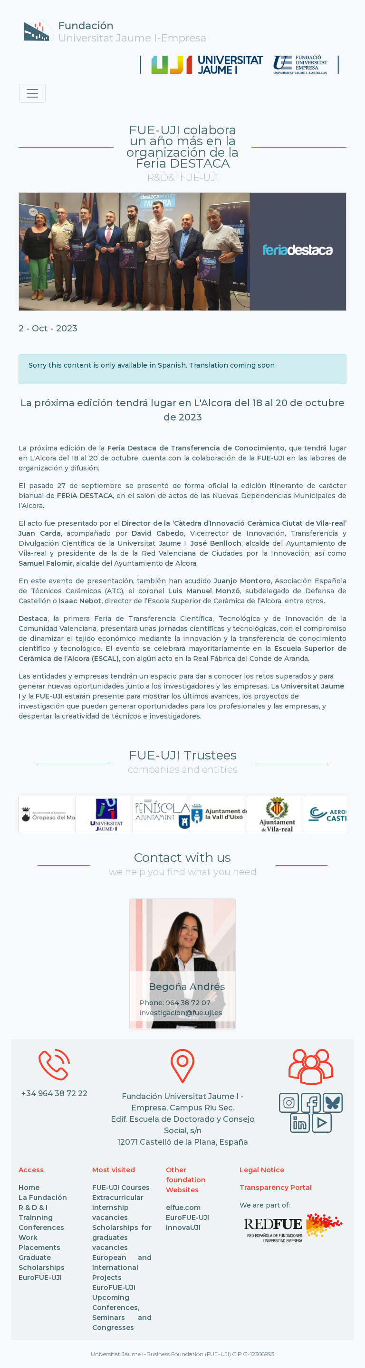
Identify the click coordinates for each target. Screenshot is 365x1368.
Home (29, 1187)
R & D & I (33, 1207)
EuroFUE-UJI (40, 1277)
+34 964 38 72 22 (54, 1093)
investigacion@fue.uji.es (180, 1013)
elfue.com (183, 1207)
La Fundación (43, 1197)
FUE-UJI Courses (121, 1187)
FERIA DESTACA (84, 495)
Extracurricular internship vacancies (118, 1207)
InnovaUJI (183, 1227)
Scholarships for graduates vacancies (122, 1237)
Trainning (36, 1217)
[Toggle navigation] (32, 93)
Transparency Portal (276, 1187)
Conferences (41, 1227)
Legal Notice (262, 1170)
